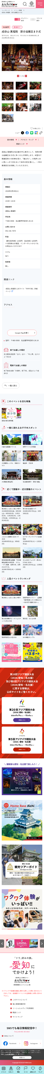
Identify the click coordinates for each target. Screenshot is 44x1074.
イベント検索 (18, 10)
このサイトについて (20, 999)
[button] (18, 76)
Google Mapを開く (22, 333)
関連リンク (22, 144)
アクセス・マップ (28, 139)
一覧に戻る (12, 385)
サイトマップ (17, 1016)
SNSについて (9, 1036)
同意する (22, 1057)
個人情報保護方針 (19, 1004)
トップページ (6, 10)
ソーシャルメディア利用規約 (23, 1008)
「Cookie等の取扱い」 (10, 1054)
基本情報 (12, 139)
